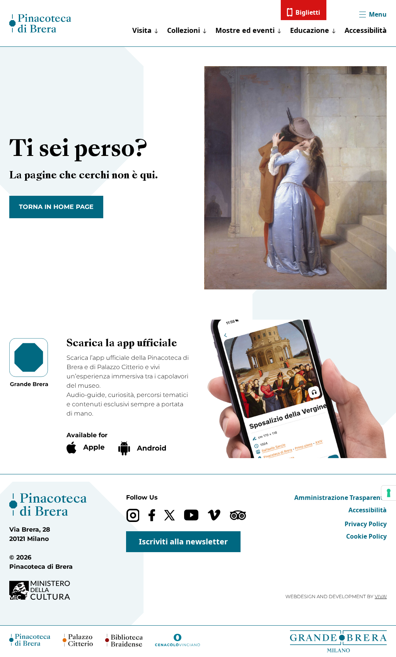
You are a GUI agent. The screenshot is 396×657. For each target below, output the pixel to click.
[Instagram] (133, 515)
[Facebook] (151, 515)
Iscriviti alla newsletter (183, 541)
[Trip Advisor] (238, 515)
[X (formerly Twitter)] (169, 515)
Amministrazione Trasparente (340, 497)
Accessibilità (366, 30)
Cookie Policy (366, 536)
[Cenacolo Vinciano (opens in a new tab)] (177, 640)
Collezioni (183, 30)
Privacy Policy (366, 524)
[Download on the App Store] (85, 447)
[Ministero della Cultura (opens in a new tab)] (48, 590)
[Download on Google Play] (142, 448)
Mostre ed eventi (245, 30)
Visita (142, 30)
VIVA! (381, 596)
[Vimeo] (214, 515)
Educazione (309, 30)
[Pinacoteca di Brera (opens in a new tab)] (29, 640)
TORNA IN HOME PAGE (56, 206)
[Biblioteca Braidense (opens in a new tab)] (123, 640)
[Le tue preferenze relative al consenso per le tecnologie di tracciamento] (388, 493)
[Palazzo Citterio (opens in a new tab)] (78, 640)
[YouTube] (191, 515)
